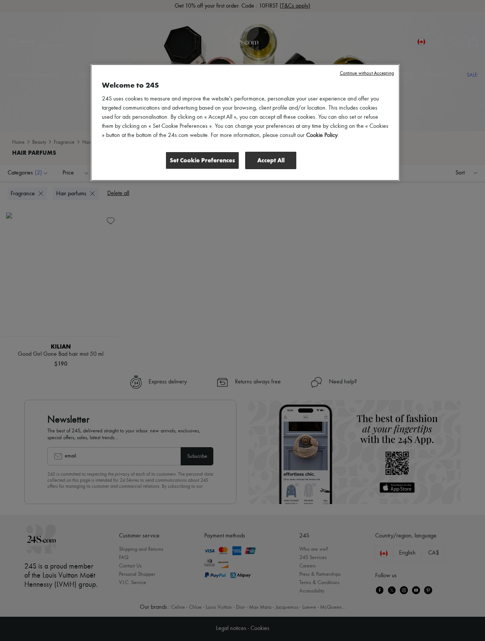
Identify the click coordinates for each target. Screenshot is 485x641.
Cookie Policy (322, 135)
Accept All (271, 160)
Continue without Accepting (367, 73)
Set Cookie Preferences (202, 160)
